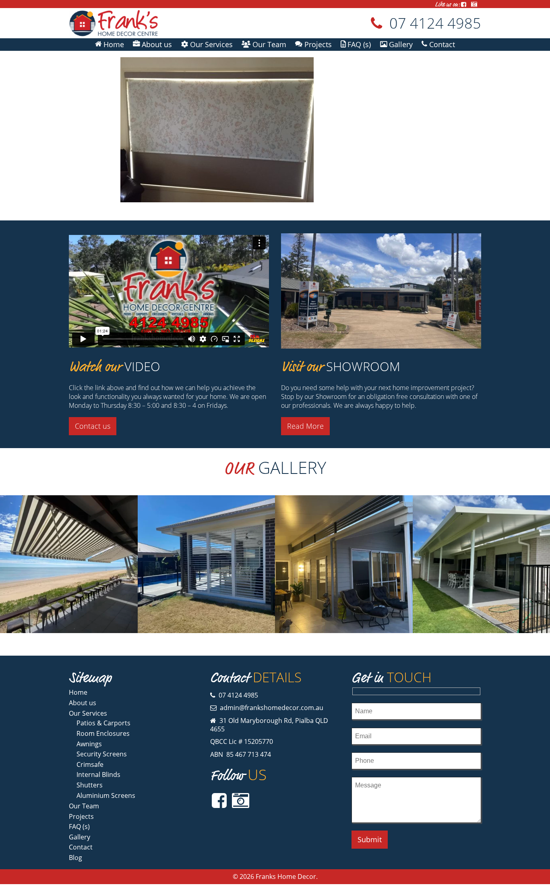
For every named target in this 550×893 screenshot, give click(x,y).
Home (78, 692)
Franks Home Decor (286, 876)
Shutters (90, 785)
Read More (305, 426)
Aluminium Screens (106, 795)
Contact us (92, 426)
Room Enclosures (103, 733)
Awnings (89, 743)
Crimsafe (90, 764)
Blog (75, 857)
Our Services (88, 713)
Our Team (84, 806)
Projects (81, 816)
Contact (81, 847)
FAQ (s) (79, 826)
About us (82, 702)
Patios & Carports (103, 723)
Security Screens (102, 754)
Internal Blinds (98, 774)
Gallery (79, 837)
